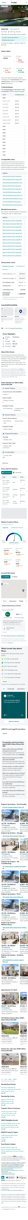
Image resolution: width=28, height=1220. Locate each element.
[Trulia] (2, 1177)
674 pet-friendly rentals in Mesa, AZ (13, 807)
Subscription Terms (5, 1187)
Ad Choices (21, 1187)
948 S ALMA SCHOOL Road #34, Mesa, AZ (15, 186)
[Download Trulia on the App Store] (10, 1177)
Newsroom (7, 1185)
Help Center (6, 1209)
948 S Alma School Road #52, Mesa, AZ (14, 198)
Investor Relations (14, 1185)
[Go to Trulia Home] (14, 2)
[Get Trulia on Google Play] (21, 1177)
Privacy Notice (16, 1187)
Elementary (12, 601)
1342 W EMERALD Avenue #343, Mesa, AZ (15, 201)
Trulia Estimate (8, 89)
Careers (2, 1185)
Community (10, 689)
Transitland (20, 1156)
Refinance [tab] (5, 269)
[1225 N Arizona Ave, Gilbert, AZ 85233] (10, 998)
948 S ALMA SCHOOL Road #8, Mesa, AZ (14, 189)
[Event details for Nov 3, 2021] (24, 485)
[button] (26, 2)
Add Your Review (14, 721)
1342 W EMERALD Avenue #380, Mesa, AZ (15, 192)
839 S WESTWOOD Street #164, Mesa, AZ (14, 205)
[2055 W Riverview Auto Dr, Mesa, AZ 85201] (10, 816)
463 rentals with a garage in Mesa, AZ (13, 836)
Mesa (4, 768)
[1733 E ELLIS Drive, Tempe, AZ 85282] (10, 1028)
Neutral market (14, 542)
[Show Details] (24, 98)
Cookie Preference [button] (4, 1189)
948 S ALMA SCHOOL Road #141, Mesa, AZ (15, 176)
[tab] (6, 472)
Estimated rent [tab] (20, 266)
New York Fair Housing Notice (7, 1168)
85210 (21, 369)
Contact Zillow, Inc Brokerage (8, 1173)
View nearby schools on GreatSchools (14, 635)
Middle (21, 601)
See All (5, 681)
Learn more (10, 642)
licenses (18, 1164)
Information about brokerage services (11, 1170)
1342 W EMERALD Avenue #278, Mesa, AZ (15, 195)
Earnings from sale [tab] (8, 266)
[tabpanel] (14, 286)
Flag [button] (22, 715)
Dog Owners (21, 689)
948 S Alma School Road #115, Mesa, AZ (14, 182)
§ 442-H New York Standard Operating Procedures (11, 1167)
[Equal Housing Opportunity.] (19, 1207)
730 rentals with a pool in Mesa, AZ (12, 897)
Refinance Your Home (8, 40)
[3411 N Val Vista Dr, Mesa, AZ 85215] (10, 970)
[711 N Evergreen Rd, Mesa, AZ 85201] (10, 844)
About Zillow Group (12, 1183)
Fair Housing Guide (21, 1183)
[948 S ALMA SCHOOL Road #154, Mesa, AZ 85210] (10, 1059)
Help (11, 1187)
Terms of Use (21, 1185)
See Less (6, 463)
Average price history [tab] (17, 527)
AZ (6, 1079)
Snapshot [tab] (5, 527)
